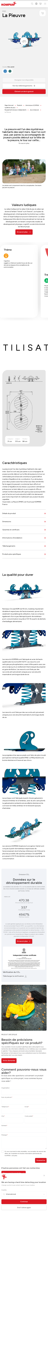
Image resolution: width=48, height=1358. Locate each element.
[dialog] (24, 679)
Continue (24, 1202)
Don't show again (24, 1208)
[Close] (44, 1175)
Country (4, 1190)
